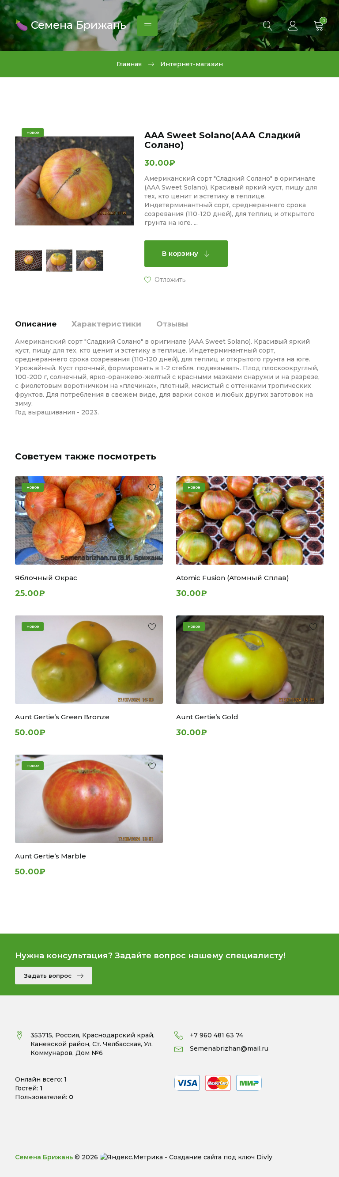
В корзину (181, 253)
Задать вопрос (48, 975)
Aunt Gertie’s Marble (50, 856)
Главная (129, 64)
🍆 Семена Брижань (70, 24)
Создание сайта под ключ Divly (220, 1157)
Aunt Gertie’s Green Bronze (62, 717)
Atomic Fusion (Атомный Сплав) (232, 577)
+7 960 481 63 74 (216, 1035)
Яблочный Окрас (46, 577)
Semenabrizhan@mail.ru (229, 1048)
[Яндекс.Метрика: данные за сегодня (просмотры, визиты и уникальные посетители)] (131, 1157)
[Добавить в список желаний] (164, 279)
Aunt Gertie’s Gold (207, 717)
